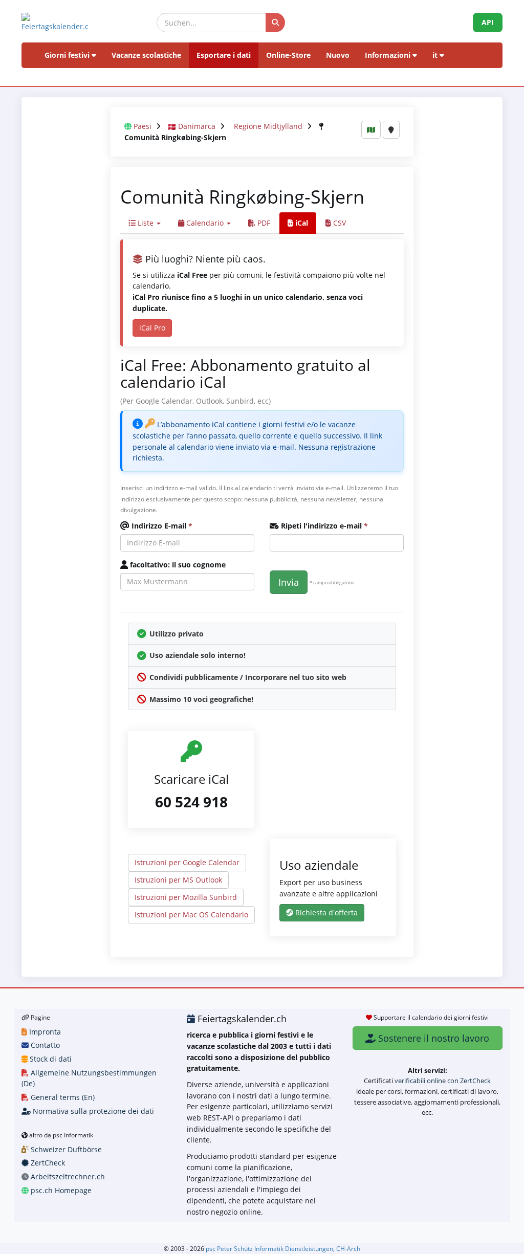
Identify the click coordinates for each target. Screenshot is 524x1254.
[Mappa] (371, 130)
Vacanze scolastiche (146, 55)
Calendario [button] (205, 223)
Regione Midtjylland (268, 126)
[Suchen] (275, 22)
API (488, 22)
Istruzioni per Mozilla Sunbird (186, 897)
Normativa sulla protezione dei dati (92, 1111)
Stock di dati (50, 1059)
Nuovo (338, 55)
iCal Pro (152, 328)
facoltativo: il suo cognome (177, 564)
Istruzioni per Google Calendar (187, 862)
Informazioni (388, 55)
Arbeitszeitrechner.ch (67, 1176)
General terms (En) (62, 1097)
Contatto (44, 1045)
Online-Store (288, 55)
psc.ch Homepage (60, 1190)
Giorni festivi (68, 55)
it (436, 55)
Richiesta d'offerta (325, 912)
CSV (338, 223)
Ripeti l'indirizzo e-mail (323, 526)
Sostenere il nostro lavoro (432, 1038)
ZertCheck (47, 1163)
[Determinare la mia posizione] (391, 130)
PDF (262, 223)
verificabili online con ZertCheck (443, 1080)
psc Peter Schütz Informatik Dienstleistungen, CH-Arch (283, 1248)
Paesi (142, 126)
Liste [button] (146, 223)
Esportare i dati (223, 55)
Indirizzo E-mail (160, 526)
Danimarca (196, 126)
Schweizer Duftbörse (65, 1149)
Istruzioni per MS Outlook (178, 880)
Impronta (44, 1032)
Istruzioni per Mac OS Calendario (191, 914)
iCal (300, 223)
